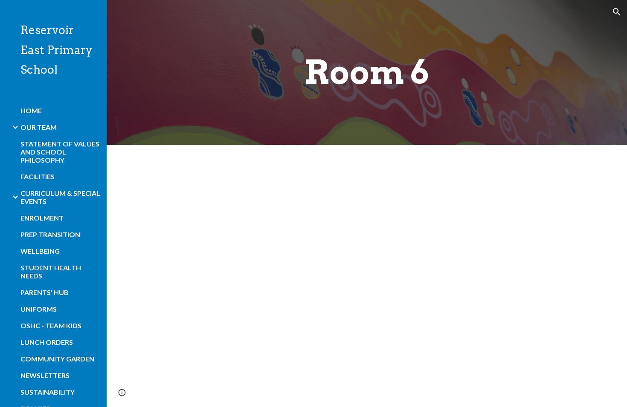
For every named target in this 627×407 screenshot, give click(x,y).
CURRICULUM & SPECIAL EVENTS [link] (60, 197)
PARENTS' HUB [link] (44, 292)
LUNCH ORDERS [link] (46, 342)
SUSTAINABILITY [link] (47, 392)
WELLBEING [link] (40, 251)
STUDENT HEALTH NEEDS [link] (50, 272)
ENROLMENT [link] (42, 218)
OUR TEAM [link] (38, 127)
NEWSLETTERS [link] (45, 375)
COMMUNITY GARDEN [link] (57, 359)
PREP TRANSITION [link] (50, 234)
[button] (617, 12)
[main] (366, 72)
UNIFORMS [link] (38, 309)
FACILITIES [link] (37, 176)
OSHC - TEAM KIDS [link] (50, 325)
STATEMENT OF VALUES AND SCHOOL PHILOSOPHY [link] (59, 152)
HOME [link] (31, 110)
